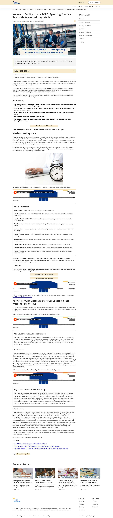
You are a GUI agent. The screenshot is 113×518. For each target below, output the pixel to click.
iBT (73, 6)
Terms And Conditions (35, 516)
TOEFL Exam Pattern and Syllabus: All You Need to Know (30, 444)
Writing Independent (85, 25)
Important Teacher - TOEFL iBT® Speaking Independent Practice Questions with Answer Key (41, 449)
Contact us (81, 2)
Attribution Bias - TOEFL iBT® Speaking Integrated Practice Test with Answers (36, 446)
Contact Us (95, 507)
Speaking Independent (85, 35)
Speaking (81, 29)
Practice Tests (87, 6)
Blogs (78, 6)
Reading (81, 42)
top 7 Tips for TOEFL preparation (22, 297)
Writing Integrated (84, 22)
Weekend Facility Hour (21, 75)
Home (14, 9)
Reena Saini (16, 21)
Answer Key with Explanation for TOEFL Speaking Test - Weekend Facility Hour (37, 77)
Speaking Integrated (23, 454)
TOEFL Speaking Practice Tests (34, 9)
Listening (81, 39)
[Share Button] (75, 21)
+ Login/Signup (94, 2)
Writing (81, 19)
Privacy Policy (46, 516)
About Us (97, 6)
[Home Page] (16, 4)
